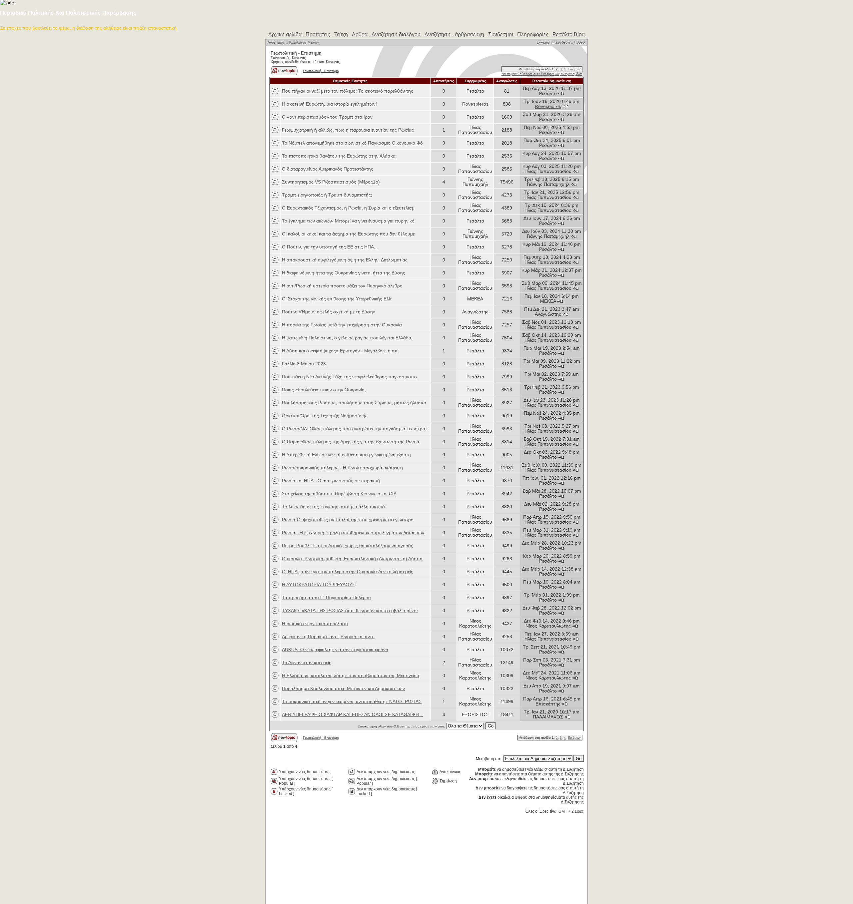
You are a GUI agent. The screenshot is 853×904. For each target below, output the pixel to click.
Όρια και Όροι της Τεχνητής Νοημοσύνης (325, 415)
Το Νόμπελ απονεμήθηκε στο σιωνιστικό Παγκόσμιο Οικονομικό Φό (352, 143)
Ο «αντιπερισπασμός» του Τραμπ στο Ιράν (327, 117)
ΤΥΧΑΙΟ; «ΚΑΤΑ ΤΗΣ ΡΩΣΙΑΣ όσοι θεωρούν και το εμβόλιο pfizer (350, 610)
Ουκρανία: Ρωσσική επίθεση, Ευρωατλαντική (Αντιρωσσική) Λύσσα (352, 558)
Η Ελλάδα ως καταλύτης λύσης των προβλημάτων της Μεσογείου (350, 675)
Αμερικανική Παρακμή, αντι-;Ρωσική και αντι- (328, 636)
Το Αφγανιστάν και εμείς (306, 662)
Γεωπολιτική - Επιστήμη (321, 71)
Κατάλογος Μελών (304, 42)
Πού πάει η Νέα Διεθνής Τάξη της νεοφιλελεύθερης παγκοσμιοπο (349, 376)
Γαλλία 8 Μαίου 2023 (304, 363)
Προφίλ (579, 42)
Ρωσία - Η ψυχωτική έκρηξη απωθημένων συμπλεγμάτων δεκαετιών (353, 532)
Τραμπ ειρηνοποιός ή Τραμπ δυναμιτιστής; (327, 195)
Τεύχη (341, 34)
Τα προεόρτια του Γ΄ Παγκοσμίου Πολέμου (326, 597)
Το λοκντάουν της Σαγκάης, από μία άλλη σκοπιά (333, 506)
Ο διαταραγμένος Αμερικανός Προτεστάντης (327, 169)
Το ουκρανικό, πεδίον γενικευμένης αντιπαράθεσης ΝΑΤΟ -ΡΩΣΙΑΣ (352, 701)
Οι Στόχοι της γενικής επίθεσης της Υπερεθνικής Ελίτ (337, 298)
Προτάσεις (318, 34)
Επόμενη (574, 69)
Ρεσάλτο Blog (568, 34)
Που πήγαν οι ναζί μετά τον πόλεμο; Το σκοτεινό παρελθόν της (347, 91)
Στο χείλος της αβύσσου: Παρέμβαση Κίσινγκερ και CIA (339, 493)
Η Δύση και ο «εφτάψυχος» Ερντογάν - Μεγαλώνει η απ (340, 350)
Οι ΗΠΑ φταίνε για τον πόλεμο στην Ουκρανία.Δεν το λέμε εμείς (347, 571)
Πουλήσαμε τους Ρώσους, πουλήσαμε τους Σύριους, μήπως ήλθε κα (354, 402)
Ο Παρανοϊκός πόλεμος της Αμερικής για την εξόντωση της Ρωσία (350, 441)
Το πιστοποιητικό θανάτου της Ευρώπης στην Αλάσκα (339, 156)
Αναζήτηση (276, 42)
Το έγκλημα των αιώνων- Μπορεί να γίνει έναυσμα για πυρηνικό (348, 221)
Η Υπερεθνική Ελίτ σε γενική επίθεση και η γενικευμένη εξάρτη (346, 454)
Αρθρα (360, 34)
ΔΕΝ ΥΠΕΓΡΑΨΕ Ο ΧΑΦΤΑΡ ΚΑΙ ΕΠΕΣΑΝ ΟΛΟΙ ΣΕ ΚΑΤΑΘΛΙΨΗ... (352, 714)
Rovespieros (475, 104)
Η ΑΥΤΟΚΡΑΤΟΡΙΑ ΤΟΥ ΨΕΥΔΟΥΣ (318, 584)
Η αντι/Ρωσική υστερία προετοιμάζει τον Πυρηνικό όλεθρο (342, 285)
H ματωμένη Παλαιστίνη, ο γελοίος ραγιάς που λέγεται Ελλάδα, (347, 337)
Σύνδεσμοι (500, 34)
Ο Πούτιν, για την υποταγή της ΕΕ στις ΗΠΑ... (330, 246)
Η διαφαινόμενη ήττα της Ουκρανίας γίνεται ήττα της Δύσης (343, 272)
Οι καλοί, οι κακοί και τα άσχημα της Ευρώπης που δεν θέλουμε (348, 233)
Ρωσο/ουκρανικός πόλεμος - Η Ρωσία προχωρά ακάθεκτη (342, 467)
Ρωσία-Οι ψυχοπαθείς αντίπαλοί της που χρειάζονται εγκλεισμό (348, 519)
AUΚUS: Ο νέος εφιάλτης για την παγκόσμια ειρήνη (335, 649)
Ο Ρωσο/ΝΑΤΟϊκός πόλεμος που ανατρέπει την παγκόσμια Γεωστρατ (354, 428)
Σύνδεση (562, 42)
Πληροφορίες (533, 34)
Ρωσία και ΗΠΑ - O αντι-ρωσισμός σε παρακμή (331, 480)
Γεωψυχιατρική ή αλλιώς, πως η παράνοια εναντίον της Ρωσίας (348, 130)
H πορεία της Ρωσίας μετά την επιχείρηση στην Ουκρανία (342, 324)
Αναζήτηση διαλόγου (396, 34)
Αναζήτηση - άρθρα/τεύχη (454, 34)
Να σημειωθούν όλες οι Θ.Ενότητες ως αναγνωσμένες (541, 74)
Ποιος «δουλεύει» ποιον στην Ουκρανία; (324, 389)
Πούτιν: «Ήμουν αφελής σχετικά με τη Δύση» (329, 311)
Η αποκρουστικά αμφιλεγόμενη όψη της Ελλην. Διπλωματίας (345, 259)
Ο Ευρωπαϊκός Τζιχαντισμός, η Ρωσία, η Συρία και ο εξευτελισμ (348, 208)
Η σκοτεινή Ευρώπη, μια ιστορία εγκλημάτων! (329, 104)
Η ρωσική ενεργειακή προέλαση (315, 623)
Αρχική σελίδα (285, 34)
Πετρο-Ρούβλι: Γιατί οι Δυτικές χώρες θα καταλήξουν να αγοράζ (347, 545)
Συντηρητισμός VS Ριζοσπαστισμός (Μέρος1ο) (331, 182)
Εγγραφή (544, 42)
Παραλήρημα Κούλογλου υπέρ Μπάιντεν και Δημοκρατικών (343, 688)
